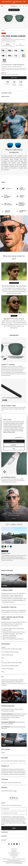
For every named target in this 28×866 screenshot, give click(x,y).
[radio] (4, 50)
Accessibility (14, 850)
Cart (26, 6)
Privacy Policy (14, 851)
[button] (14, 10)
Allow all (14, 441)
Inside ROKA (4, 832)
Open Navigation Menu (2, 6)
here (15, 791)
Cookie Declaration (14, 855)
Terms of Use (14, 848)
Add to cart (14, 77)
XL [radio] (20, 45)
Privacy (2, 824)
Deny (14, 448)
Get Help (3, 840)
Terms (24, 823)
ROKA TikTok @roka (11, 844)
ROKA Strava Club (19, 844)
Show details (18, 437)
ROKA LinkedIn (17, 844)
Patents (14, 857)
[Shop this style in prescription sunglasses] (4, 60)
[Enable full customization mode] (24, 55)
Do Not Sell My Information (14, 852)
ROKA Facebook (14, 844)
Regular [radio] (7, 45)
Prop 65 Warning (14, 854)
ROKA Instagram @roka (9, 844)
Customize (13, 444)
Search (20, 6)
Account (23, 6)
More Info (4, 836)
